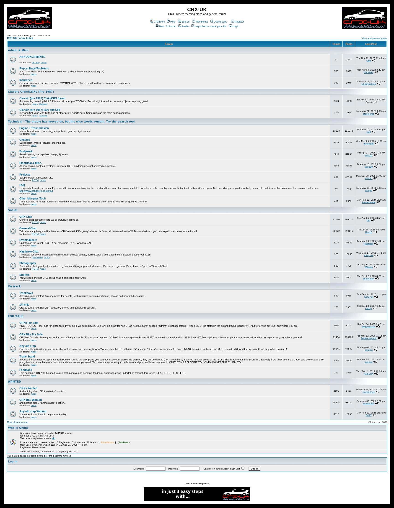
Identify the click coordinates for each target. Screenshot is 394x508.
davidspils (368, 143)
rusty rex (368, 255)
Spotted (24, 274)
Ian (368, 220)
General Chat (27, 228)
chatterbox (368, 278)
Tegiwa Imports (368, 338)
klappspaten (368, 326)
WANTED (14, 381)
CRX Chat (25, 216)
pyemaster (37, 257)
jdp (53, 438)
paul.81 (369, 155)
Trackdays (26, 293)
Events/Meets (28, 240)
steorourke (368, 113)
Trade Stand (27, 356)
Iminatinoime (368, 202)
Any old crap (27, 346)
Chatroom (159, 21)
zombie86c (368, 403)
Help (172, 21)
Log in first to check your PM (210, 26)
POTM (35, 180)
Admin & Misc (18, 50)
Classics (43, 104)
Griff (368, 60)
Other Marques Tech (32, 198)
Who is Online (18, 427)
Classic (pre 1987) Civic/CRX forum (42, 98)
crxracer (369, 350)
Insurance (25, 80)
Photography (27, 263)
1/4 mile (24, 304)
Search (185, 21)
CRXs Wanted (28, 388)
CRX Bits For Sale (31, 334)
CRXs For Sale (28, 322)
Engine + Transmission (34, 128)
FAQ (22, 185)
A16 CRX (368, 374)
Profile (185, 26)
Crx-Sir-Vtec (369, 392)
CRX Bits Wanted (30, 399)
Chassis (24, 139)
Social (12, 210)
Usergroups (220, 21)
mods (44, 62)
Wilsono (369, 267)
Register (239, 21)
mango (368, 190)
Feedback (25, 370)
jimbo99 (369, 167)
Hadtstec (368, 72)
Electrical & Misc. (30, 163)
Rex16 (368, 232)
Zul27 (369, 415)
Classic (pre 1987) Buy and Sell (39, 110)
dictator (35, 62)
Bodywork (26, 151)
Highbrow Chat (29, 251)
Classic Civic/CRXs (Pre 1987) (31, 91)
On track (14, 286)
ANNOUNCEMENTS (32, 57)
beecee (369, 362)
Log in (236, 26)
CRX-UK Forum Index (20, 38)
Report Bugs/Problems (34, 68)
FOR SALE (15, 316)
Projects (24, 174)
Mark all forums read (17, 422)
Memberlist (202, 21)
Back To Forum (167, 26)
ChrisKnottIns (369, 84)
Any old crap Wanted (32, 411)
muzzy (368, 308)
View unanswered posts (374, 38)
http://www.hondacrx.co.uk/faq (36, 190)
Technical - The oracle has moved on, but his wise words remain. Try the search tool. (72, 121)
